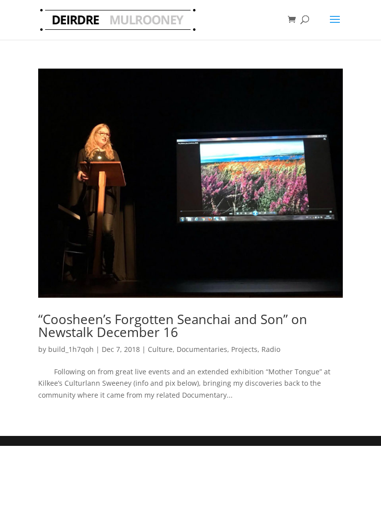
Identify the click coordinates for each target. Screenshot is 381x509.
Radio (270, 349)
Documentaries (202, 349)
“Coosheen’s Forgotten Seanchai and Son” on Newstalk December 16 (172, 325)
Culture (160, 349)
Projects (244, 349)
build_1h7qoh (71, 349)
